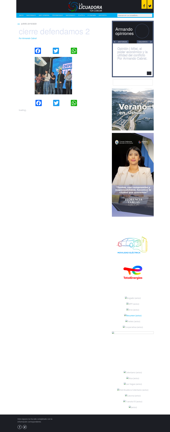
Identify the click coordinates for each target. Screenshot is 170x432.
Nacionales (31, 15)
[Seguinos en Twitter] (149, 4)
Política (81, 15)
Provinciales (57, 15)
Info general (44, 15)
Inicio (21, 15)
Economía (92, 15)
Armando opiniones (124, 31)
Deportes (103, 15)
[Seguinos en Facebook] (144, 4)
